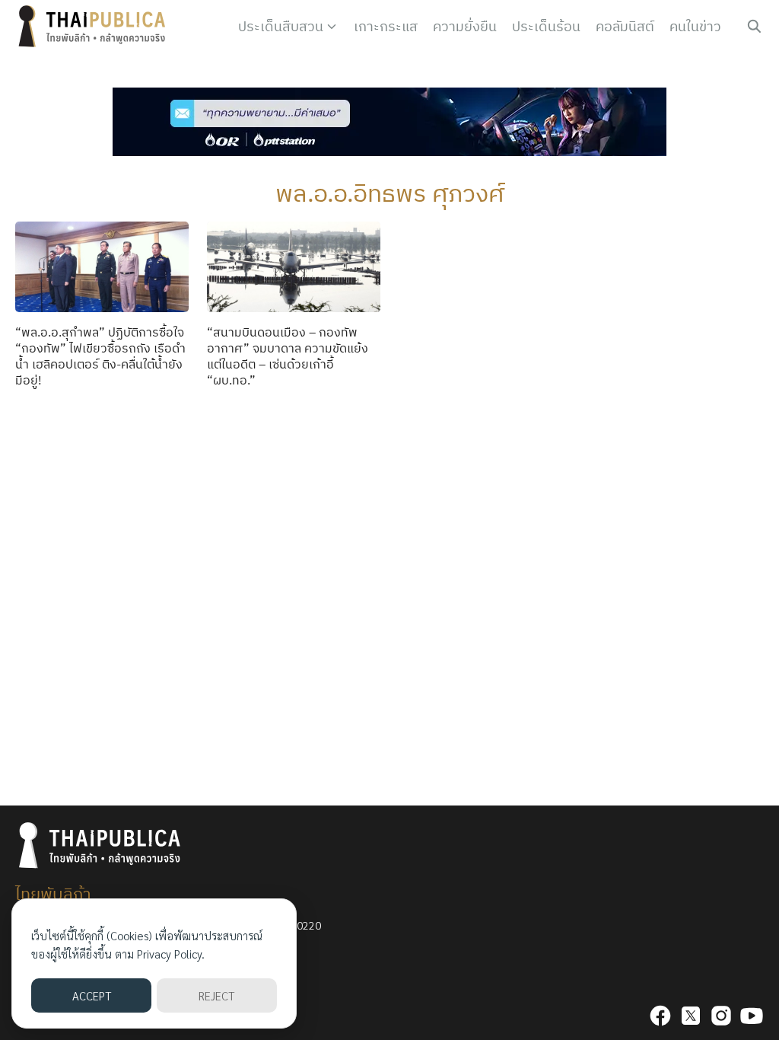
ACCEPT (91, 995)
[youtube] (751, 1015)
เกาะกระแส (386, 26)
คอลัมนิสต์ (625, 26)
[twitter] (691, 1015)
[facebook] (660, 1015)
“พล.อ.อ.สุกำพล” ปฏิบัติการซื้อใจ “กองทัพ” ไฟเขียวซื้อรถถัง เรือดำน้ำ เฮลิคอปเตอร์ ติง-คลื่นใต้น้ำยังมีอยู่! (100, 355)
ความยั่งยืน (465, 26)
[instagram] (721, 1015)
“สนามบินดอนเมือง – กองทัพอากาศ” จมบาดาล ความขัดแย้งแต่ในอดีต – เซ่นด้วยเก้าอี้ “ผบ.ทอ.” (287, 355)
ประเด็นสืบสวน (280, 26)
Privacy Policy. (171, 953)
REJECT (216, 995)
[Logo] (95, 26)
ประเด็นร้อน (546, 26)
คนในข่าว (695, 26)
